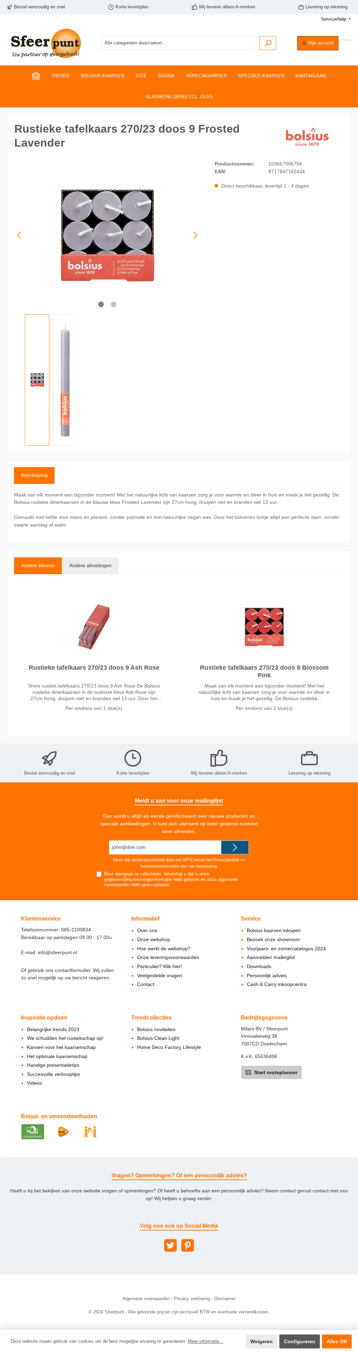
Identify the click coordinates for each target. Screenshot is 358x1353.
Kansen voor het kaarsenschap (61, 1047)
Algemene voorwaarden (146, 1298)
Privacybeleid (226, 860)
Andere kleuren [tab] (38, 565)
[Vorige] (19, 235)
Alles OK (337, 1341)
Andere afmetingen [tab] (90, 565)
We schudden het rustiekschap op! (65, 1038)
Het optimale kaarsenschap (57, 1056)
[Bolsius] (309, 137)
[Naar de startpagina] (45, 43)
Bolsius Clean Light (158, 1038)
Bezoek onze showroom (273, 939)
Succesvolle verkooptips (53, 1074)
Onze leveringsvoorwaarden (168, 957)
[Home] (36, 75)
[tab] (34, 475)
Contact (145, 984)
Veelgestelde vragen (159, 975)
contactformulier (72, 970)
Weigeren (261, 1341)
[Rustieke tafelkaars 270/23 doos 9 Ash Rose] (94, 627)
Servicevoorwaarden (159, 866)
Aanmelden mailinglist (271, 957)
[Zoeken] (267, 43)
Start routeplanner (275, 1072)
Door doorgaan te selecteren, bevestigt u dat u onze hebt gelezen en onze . (171, 879)
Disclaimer (225, 1298)
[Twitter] (170, 1245)
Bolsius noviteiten (156, 1029)
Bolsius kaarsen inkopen (274, 930)
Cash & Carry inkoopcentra (277, 984)
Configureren (299, 1341)
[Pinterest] (187, 1245)
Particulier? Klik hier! (159, 966)
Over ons (147, 930)
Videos (34, 1083)
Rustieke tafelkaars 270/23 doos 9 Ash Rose (94, 667)
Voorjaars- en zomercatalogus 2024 (286, 948)
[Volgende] (195, 235)
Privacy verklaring (192, 1298)
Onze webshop (153, 939)
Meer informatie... (205, 1341)
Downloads (259, 966)
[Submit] (235, 847)
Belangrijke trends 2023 (53, 1029)
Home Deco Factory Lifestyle (169, 1047)
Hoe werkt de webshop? (164, 948)
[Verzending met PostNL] (63, 1131)
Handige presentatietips (53, 1065)
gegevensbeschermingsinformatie (138, 879)
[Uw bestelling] (346, 40)
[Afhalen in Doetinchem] (90, 1131)
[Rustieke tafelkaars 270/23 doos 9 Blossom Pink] (264, 627)
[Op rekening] (32, 1131)
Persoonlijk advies (267, 975)
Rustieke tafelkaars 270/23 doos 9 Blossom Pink (264, 671)
